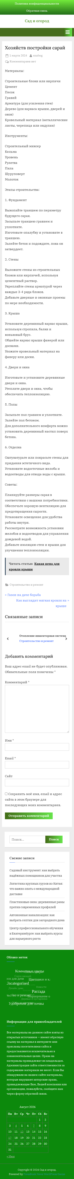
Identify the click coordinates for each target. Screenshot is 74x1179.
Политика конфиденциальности (37, 3)
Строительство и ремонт (26, 584)
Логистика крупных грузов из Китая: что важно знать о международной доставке (36, 888)
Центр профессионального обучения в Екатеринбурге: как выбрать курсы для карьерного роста (36, 933)
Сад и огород (37, 20)
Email (10, 758)
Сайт (8, 776)
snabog (38, 55)
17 (9, 1138)
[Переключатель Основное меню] (67, 32)
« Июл (11, 1156)
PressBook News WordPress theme (44, 1174)
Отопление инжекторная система (35, 636)
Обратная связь (37, 10)
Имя (9, 740)
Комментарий (17, 682)
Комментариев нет (23, 61)
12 (21, 1131)
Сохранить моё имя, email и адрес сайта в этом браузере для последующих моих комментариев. (33, 799)
